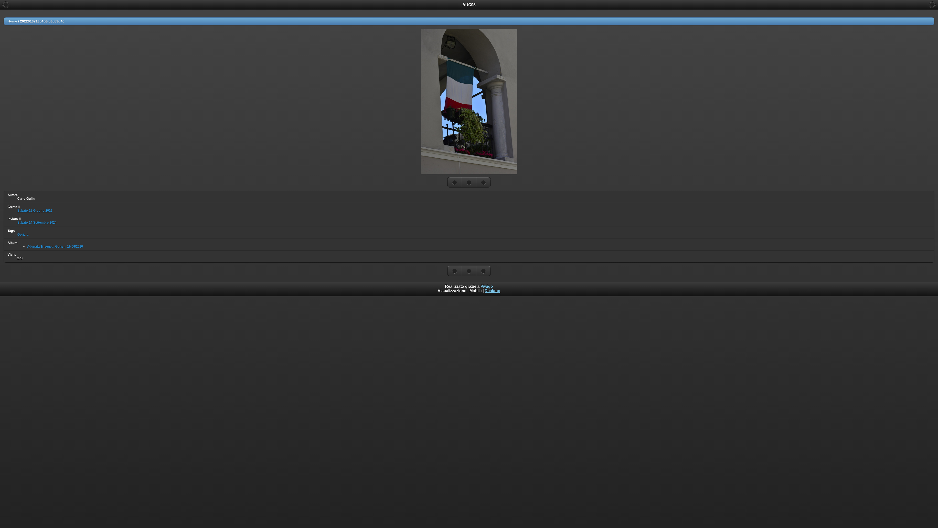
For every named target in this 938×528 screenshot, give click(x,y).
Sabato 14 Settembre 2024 (36, 222)
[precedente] (454, 182)
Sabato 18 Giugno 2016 (34, 210)
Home (12, 21)
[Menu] (932, 4)
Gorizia (22, 234)
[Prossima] (483, 182)
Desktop (492, 291)
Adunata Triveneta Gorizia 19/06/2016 (55, 246)
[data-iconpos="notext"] (469, 182)
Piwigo (486, 286)
